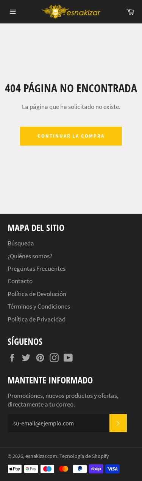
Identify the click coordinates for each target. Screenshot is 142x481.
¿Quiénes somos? (30, 256)
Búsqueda (21, 243)
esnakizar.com (41, 456)
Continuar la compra (71, 136)
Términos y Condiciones (39, 306)
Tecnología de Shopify (84, 456)
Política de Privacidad (37, 319)
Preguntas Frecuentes (37, 268)
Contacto (20, 281)
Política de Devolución (37, 294)
